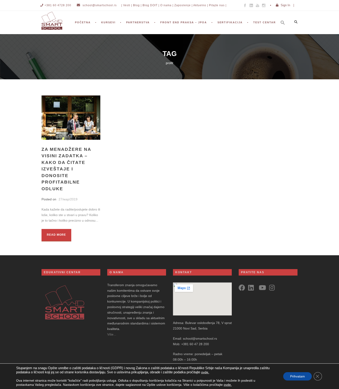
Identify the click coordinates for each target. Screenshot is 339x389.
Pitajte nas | (217, 5)
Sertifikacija (230, 22)
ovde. (205, 372)
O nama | (166, 5)
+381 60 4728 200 (58, 5)
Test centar (264, 22)
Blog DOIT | (151, 5)
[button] (285, 29)
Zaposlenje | (183, 5)
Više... (111, 334)
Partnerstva (138, 22)
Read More (56, 234)
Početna (83, 22)
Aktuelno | (200, 5)
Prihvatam (297, 376)
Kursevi (108, 22)
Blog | (137, 5)
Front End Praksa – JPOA (183, 22)
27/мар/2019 (68, 199)
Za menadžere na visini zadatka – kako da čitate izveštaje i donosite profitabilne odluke (66, 169)
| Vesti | (126, 5)
